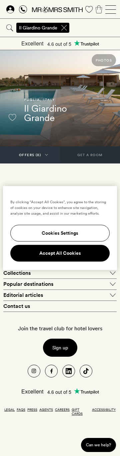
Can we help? (98, 444)
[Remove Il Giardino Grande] (64, 28)
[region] (60, 228)
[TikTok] (86, 371)
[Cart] (99, 9)
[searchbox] (95, 28)
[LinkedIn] (68, 371)
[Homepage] (57, 9)
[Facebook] (51, 371)
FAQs (21, 410)
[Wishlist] (89, 9)
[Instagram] (34, 371)
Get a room (90, 155)
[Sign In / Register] (10, 9)
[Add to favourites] (12, 117)
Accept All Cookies (60, 253)
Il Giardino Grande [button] (38, 27)
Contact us (16, 306)
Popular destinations (28, 284)
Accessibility (104, 410)
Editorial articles (23, 295)
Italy (49, 100)
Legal (9, 410)
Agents (46, 410)
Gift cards (77, 412)
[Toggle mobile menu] (110, 9)
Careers (62, 410)
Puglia (32, 100)
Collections (17, 273)
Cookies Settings (60, 233)
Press (32, 410)
